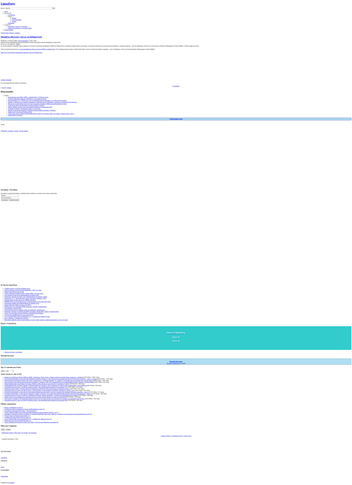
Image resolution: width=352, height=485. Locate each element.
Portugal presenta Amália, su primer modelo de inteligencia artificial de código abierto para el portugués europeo (36, 389)
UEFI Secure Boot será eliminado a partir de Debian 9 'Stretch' (26, 105)
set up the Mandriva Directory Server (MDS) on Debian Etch (37, 49)
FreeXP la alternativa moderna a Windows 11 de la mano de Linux (27, 99)
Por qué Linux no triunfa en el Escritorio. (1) (17, 416)
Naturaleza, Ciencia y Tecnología (17, 26)
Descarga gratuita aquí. (173, 363)
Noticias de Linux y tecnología (13, 352)
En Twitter (25, 433)
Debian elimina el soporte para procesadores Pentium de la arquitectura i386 (30, 107)
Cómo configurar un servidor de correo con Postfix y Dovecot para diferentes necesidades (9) (31, 422)
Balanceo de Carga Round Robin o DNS (20, 112)
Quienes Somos (165, 436)
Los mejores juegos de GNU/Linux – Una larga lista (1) (20, 411)
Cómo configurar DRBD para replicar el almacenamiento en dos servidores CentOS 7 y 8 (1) (31, 412)
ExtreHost (11, 482)
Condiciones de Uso (177, 436)
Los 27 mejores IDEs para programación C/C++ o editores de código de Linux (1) (28, 419)
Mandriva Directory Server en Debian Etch (21, 37)
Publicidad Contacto (7, 433)
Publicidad (11, 23)
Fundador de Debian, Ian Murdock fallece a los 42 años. (24, 109)
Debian (9, 88)
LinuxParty (8, 3)
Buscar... (3, 8)
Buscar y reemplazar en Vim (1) (13, 407)
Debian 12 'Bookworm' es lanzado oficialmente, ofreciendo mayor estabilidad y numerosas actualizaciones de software (42, 102)
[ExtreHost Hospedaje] (14, 131)
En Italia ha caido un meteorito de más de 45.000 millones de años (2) (24, 409)
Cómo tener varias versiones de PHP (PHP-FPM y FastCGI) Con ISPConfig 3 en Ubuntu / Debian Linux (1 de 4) (41, 113)
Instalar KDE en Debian (15, 115)
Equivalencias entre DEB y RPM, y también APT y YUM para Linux (28, 97)
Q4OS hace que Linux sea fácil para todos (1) (17, 420)
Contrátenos (11, 15)
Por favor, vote (5, 44)
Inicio (6, 11)
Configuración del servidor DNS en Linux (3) (17, 417)
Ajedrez (14, 21)
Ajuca (2, 467)
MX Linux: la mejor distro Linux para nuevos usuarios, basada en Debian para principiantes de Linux (37, 104)
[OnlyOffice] (10, 33)
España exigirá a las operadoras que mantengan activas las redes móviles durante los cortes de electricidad (35, 397)
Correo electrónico (23, 41)
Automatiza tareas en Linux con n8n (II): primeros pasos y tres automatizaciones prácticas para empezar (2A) (36, 387)
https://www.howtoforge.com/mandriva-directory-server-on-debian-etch (21, 52)
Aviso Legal (187, 436)
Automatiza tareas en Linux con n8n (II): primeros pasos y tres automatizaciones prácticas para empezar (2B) (36, 400)
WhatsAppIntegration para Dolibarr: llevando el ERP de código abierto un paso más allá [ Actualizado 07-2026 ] (37, 384)
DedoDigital (4, 476)
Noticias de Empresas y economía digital (20, 28)
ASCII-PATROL (17, 20)
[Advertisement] (56, 66)
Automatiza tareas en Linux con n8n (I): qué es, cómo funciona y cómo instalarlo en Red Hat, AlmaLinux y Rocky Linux (39, 390)
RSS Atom (17, 433)
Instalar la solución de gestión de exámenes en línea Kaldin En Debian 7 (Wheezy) (32, 110)
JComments (176, 86)
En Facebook (32, 433)
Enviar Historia (8, 30)
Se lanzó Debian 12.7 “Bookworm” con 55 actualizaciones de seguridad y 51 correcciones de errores (37, 100)
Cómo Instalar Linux (176, 119)
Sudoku (14, 18)
